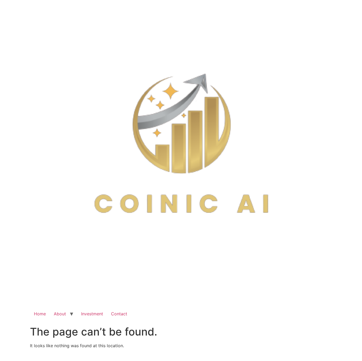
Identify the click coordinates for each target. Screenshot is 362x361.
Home (40, 313)
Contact (119, 313)
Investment (92, 313)
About (60, 313)
